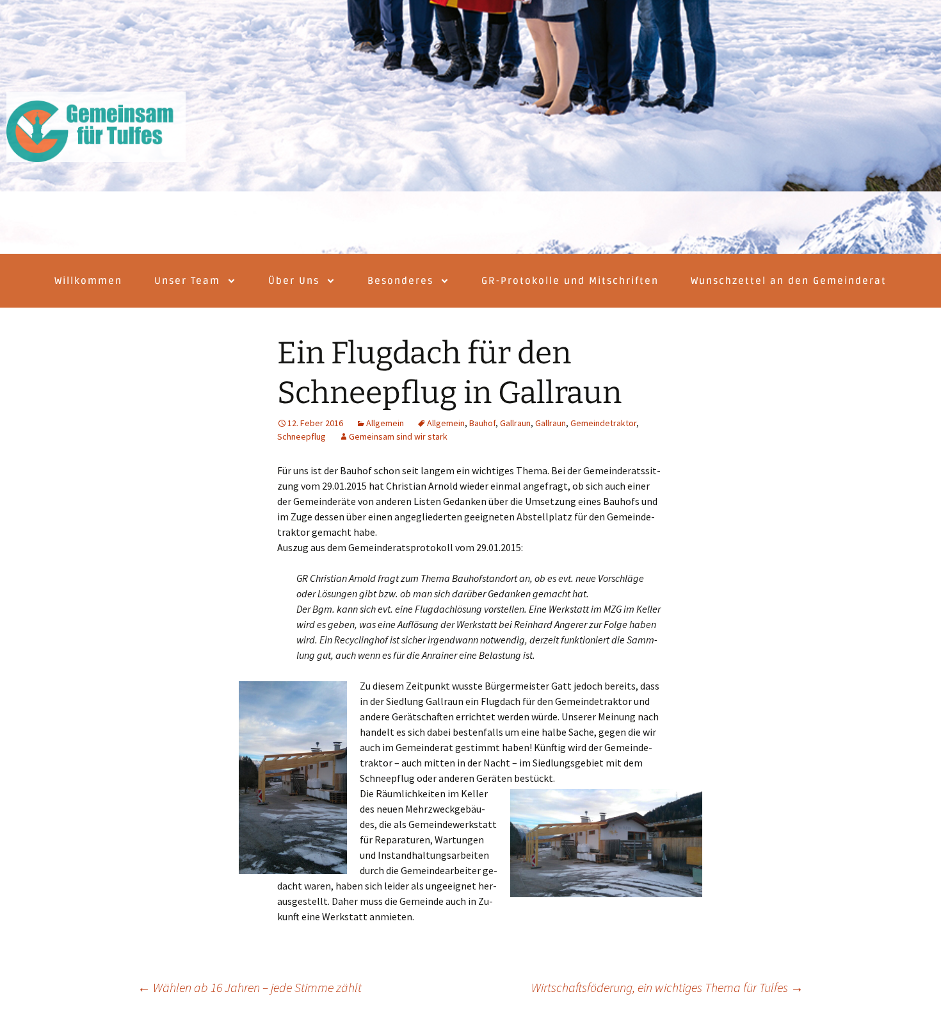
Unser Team (187, 280)
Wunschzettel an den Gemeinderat (789, 280)
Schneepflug (301, 436)
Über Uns (293, 280)
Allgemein (385, 423)
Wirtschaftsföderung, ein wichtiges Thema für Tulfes (667, 987)
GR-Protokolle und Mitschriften (570, 280)
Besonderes (400, 280)
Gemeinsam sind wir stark (398, 436)
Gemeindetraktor (603, 423)
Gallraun (515, 423)
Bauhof (482, 423)
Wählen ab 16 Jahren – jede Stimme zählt (250, 987)
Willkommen (88, 280)
